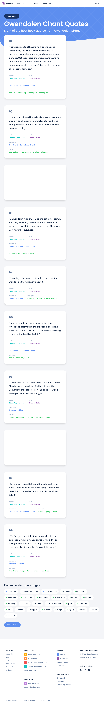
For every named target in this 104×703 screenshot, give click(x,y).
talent (54, 511)
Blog (7, 657)
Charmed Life (34, 78)
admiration (13, 152)
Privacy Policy (45, 700)
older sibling (25, 152)
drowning (21, 253)
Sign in (96, 4)
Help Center (10, 664)
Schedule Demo (62, 662)
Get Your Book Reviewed (89, 654)
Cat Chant (13, 86)
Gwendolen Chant (27, 86)
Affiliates (9, 670)
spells (11, 358)
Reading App (61, 681)
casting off (43, 93)
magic (47, 417)
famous (12, 93)
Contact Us (10, 667)
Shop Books (34, 4)
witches (36, 152)
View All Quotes (12, 625)
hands (11, 417)
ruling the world (50, 298)
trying (47, 511)
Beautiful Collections (32, 687)
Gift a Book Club (30, 670)
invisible (39, 417)
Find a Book (61, 678)
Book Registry (48, 4)
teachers (45, 571)
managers (32, 93)
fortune (39, 298)
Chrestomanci (51, 591)
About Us (9, 654)
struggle (30, 417)
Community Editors (64, 685)
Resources (60, 665)
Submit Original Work (88, 657)
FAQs (8, 660)
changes (44, 152)
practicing (20, 358)
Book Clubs (20, 4)
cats (28, 358)
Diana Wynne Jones (17, 78)
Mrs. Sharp (22, 93)
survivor (31, 253)
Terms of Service (29, 700)
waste (36, 571)
